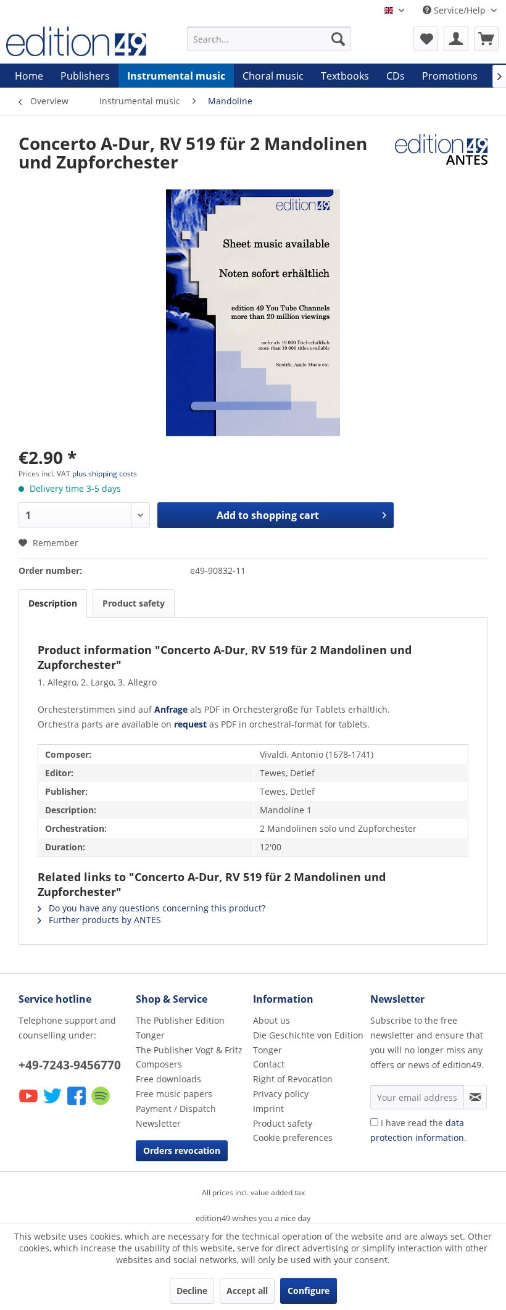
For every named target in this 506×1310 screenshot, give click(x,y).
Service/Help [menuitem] (459, 10)
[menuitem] (269, 39)
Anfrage (171, 709)
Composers (159, 1064)
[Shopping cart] (486, 39)
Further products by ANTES (103, 920)
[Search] (338, 39)
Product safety (133, 603)
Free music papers (174, 1094)
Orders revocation (181, 1150)
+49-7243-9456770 (70, 1065)
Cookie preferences (293, 1137)
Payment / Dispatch (176, 1108)
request (190, 724)
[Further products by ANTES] (441, 155)
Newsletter (158, 1123)
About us (271, 1020)
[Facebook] (77, 1104)
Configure (309, 1290)
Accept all (247, 1290)
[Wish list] (425, 39)
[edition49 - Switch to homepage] (76, 42)
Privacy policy (281, 1094)
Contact (268, 1064)
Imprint (268, 1108)
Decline (191, 1290)
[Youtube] (29, 1104)
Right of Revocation (293, 1079)
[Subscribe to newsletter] (475, 1097)
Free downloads (168, 1079)
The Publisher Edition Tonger (180, 1027)
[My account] (456, 39)
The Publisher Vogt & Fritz (189, 1050)
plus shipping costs (104, 473)
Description (52, 603)
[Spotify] (101, 1104)
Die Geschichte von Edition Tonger (308, 1042)
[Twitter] (53, 1104)
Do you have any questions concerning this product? (155, 908)
